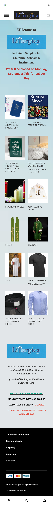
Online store (10, 490)
